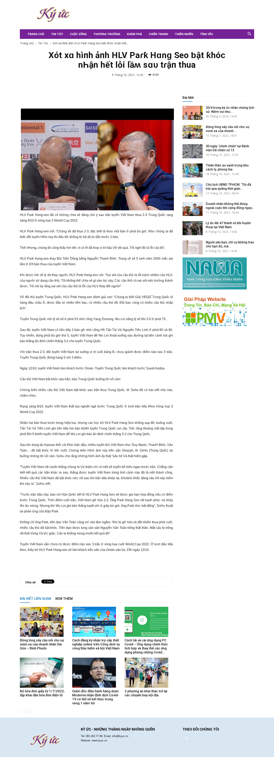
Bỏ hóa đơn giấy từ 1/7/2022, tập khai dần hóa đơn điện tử (42, 693)
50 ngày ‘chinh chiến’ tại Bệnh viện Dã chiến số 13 (227, 148)
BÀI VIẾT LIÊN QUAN (35, 599)
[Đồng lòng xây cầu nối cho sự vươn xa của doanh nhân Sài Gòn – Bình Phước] (44, 622)
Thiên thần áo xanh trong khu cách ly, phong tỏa (227, 167)
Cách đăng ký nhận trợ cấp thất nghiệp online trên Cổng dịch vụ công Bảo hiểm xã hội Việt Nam (96, 644)
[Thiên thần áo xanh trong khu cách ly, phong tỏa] (193, 170)
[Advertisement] (161, 15)
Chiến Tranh (158, 34)
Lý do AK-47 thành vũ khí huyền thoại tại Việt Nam (228, 225)
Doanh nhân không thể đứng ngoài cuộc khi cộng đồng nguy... (230, 206)
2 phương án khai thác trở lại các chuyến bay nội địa (146, 693)
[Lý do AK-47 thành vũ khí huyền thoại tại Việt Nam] (193, 228)
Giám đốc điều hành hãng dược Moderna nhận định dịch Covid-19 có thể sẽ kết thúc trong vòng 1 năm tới (95, 697)
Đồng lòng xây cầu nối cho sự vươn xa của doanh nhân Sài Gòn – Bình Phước (42, 644)
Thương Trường (106, 34)
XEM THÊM (64, 599)
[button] (249, 34)
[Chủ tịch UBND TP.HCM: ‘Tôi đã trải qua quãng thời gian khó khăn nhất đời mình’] (193, 190)
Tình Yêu (206, 34)
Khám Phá (134, 34)
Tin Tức (57, 34)
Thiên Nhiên (184, 34)
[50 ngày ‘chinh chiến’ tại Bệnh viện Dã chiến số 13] (193, 151)
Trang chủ (27, 43)
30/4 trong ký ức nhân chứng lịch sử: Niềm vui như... (230, 110)
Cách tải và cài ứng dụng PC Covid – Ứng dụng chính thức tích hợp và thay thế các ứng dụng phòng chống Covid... (146, 646)
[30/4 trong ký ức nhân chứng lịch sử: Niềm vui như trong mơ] (193, 113)
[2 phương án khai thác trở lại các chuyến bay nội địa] (149, 673)
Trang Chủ (35, 34)
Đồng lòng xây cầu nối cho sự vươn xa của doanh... (227, 129)
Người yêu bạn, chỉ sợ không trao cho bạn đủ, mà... (230, 244)
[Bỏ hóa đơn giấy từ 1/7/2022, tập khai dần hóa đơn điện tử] (44, 673)
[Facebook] (187, 739)
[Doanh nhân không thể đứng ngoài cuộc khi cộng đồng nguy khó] (193, 209)
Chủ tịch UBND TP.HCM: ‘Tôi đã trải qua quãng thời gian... (228, 187)
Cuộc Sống (78, 34)
